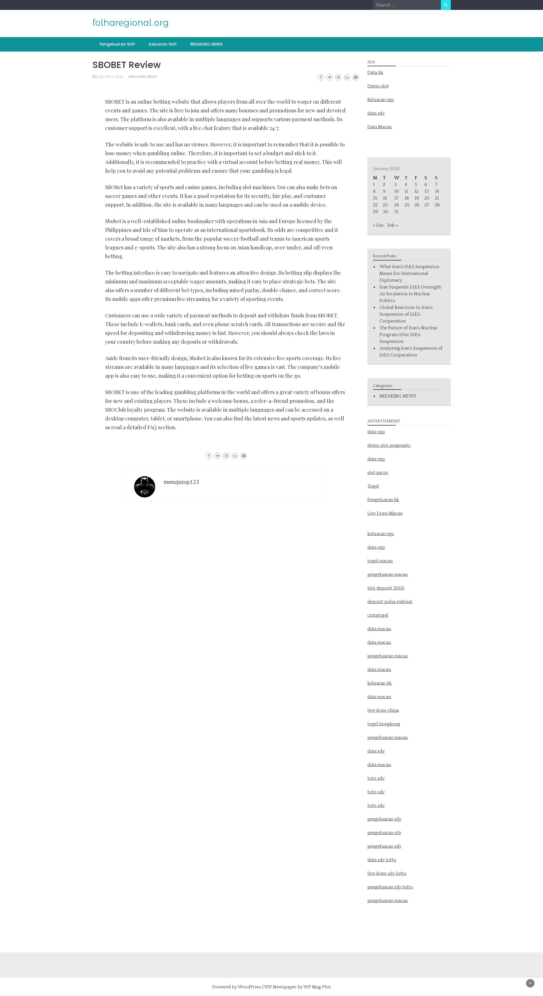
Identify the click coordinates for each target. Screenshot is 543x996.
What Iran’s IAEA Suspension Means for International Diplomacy (409, 273)
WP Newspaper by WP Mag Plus (297, 986)
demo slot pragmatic (389, 445)
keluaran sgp (380, 533)
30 (385, 211)
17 (396, 198)
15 (375, 198)
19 (417, 198)
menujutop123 (181, 481)
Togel (373, 486)
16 (385, 198)
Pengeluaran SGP (117, 44)
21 (437, 198)
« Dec (378, 225)
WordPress (249, 986)
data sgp (376, 431)
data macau (379, 669)
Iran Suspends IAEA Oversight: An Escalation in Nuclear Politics (411, 294)
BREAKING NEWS (206, 44)
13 (427, 191)
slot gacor (377, 472)
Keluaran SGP (162, 44)
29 (375, 211)
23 (385, 205)
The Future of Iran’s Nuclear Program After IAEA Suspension (409, 334)
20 (427, 198)
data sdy (376, 113)
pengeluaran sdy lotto (390, 887)
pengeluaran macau (387, 900)
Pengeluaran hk (383, 499)
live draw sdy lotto (386, 873)
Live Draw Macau (385, 513)
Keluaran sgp (380, 99)
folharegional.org (130, 22)
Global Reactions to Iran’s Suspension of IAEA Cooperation (406, 314)
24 (396, 205)
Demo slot (378, 86)
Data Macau (379, 126)
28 (437, 205)
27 (427, 205)
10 (396, 191)
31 (396, 211)
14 (437, 191)
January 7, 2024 (109, 77)
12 (417, 191)
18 (407, 198)
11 (406, 191)
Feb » (392, 225)
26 (417, 205)
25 (407, 205)
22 (375, 205)
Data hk (375, 72)
